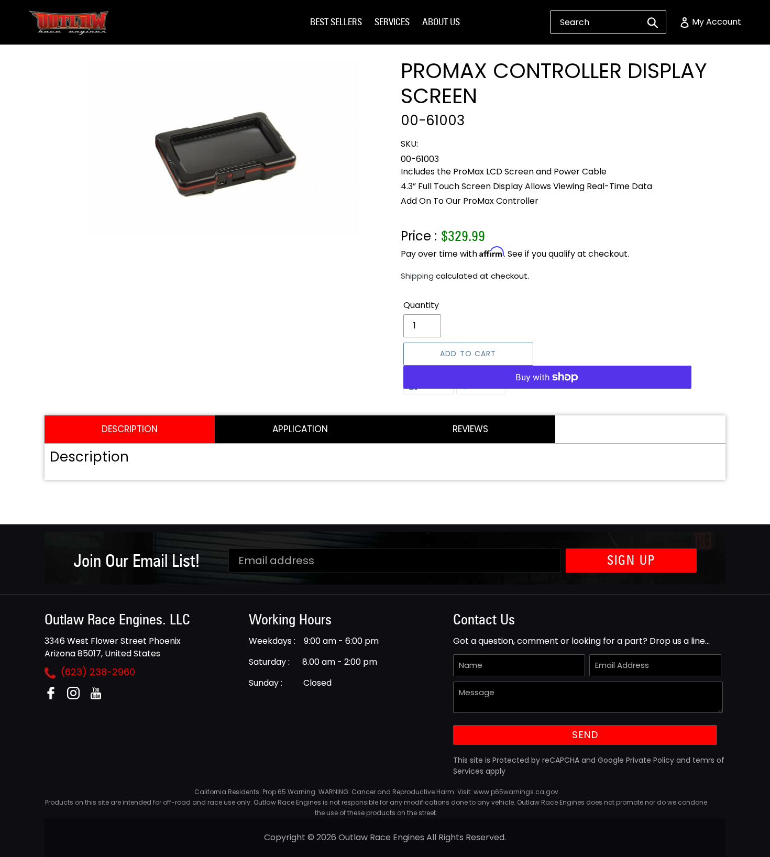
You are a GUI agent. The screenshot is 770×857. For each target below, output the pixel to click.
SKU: (409, 144)
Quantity (421, 305)
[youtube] (100, 696)
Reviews (470, 429)
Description (130, 429)
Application (300, 429)
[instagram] (77, 696)
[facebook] (55, 696)
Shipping (417, 275)
